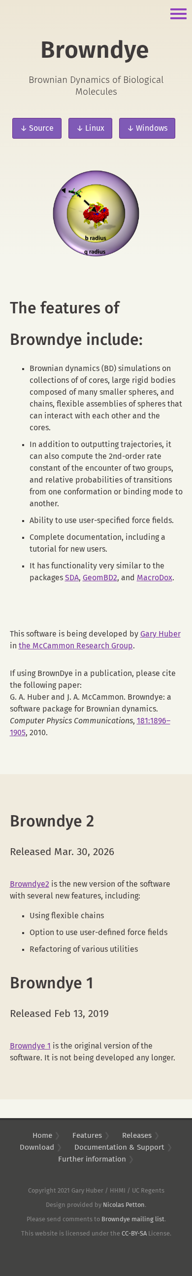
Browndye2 (29, 884)
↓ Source (37, 128)
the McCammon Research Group (76, 646)
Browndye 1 (30, 1046)
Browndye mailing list (132, 1219)
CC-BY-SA (134, 1234)
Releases (137, 1135)
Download (37, 1147)
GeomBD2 (100, 578)
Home (42, 1135)
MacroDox (154, 578)
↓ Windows (147, 128)
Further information (92, 1159)
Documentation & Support (119, 1147)
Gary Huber (160, 634)
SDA (72, 578)
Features (87, 1135)
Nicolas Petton (124, 1205)
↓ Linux (90, 128)
